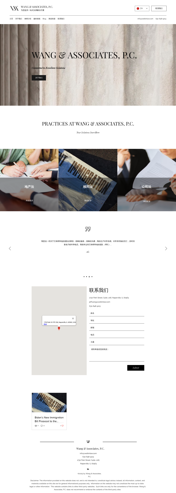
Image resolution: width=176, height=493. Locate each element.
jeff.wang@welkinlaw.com (99, 302)
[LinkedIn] (88, 469)
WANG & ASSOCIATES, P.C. (37, 7)
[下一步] (166, 249)
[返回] (10, 249)
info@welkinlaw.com (145, 19)
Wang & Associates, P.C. (90, 448)
